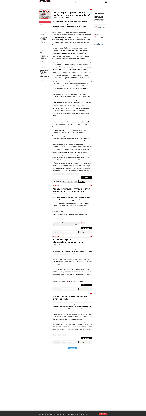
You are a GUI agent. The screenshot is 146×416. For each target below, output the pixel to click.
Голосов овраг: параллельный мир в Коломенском (63, 118)
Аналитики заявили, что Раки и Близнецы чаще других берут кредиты (44, 77)
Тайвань (55, 281)
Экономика (58, 5)
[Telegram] (100, 2)
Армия (71, 5)
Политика (52, 5)
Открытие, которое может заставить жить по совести (44, 83)
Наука (94, 5)
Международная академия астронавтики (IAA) (70, 222)
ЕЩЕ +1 (76, 224)
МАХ (76, 181)
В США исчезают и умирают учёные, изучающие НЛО (43, 38)
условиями (62, 414)
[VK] (103, 2)
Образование (89, 5)
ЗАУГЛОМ (66, 193)
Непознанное (56, 9)
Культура (84, 5)
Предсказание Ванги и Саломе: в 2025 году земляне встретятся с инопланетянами (44, 72)
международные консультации (67, 224)
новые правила (56, 222)
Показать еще (72, 348)
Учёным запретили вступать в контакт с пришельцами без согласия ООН (43, 27)
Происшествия (77, 5)
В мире (68, 5)
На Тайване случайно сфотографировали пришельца (44, 33)
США (64, 334)
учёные (83, 222)
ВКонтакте (70, 181)
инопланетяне (56, 224)
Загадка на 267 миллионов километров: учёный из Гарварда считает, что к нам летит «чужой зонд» (44, 65)
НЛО (54, 334)
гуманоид (81, 281)
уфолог (75, 281)
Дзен (64, 181)
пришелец (69, 281)
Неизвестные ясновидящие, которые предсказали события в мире (44, 50)
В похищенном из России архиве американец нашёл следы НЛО (43, 44)
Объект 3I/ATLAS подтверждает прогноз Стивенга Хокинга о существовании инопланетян (44, 57)
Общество (63, 5)
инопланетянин (62, 281)
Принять (103, 413)
